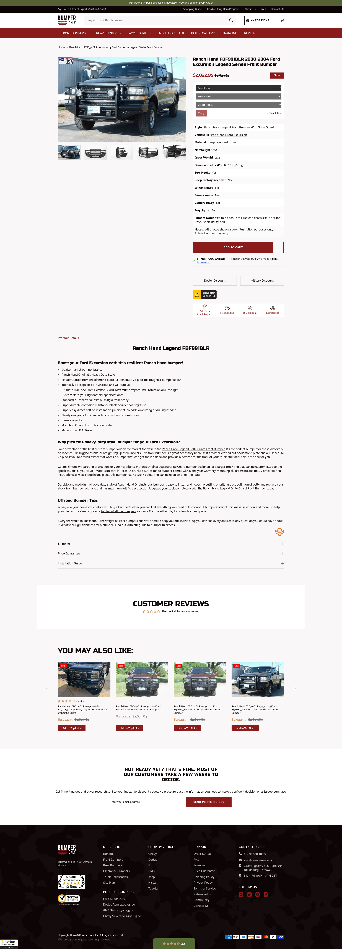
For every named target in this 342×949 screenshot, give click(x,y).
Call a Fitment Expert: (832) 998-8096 (84, 9)
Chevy (152, 853)
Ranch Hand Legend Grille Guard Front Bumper (193, 449)
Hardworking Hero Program (223, 9)
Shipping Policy (204, 877)
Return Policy (203, 894)
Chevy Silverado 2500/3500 (122, 916)
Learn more (203, 262)
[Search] (231, 20)
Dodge (152, 859)
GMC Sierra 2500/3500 (118, 910)
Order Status (202, 853)
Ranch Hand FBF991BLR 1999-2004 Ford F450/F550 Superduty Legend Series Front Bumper (255, 709)
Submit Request (204, 314)
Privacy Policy (203, 882)
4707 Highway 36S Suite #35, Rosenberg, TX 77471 (263, 868)
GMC (151, 871)
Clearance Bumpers (116, 871)
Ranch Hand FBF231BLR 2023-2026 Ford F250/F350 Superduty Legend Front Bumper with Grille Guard (82, 709)
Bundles (108, 853)
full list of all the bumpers (118, 511)
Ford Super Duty (114, 899)
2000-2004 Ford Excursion (229, 135)
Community (201, 900)
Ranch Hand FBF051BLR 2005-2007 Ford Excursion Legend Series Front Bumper (138, 708)
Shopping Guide (192, 9)
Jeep (151, 877)
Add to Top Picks (72, 728)
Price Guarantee (204, 871)
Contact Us (277, 9)
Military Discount (262, 280)
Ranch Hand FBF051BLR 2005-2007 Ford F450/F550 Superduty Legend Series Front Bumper (197, 709)
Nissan (152, 882)
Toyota (153, 888)
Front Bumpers (113, 859)
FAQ (263, 9)
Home (61, 47)
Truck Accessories (115, 877)
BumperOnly (86, 935)
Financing (200, 865)
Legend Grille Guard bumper (178, 466)
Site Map (109, 882)
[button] (9, 944)
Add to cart (233, 247)
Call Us (203, 311)
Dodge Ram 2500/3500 (119, 904)
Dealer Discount (215, 280)
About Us (250, 9)
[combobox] (160, 20)
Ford (151, 865)
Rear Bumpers (112, 865)
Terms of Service (205, 888)
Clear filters (274, 113)
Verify (201, 113)
